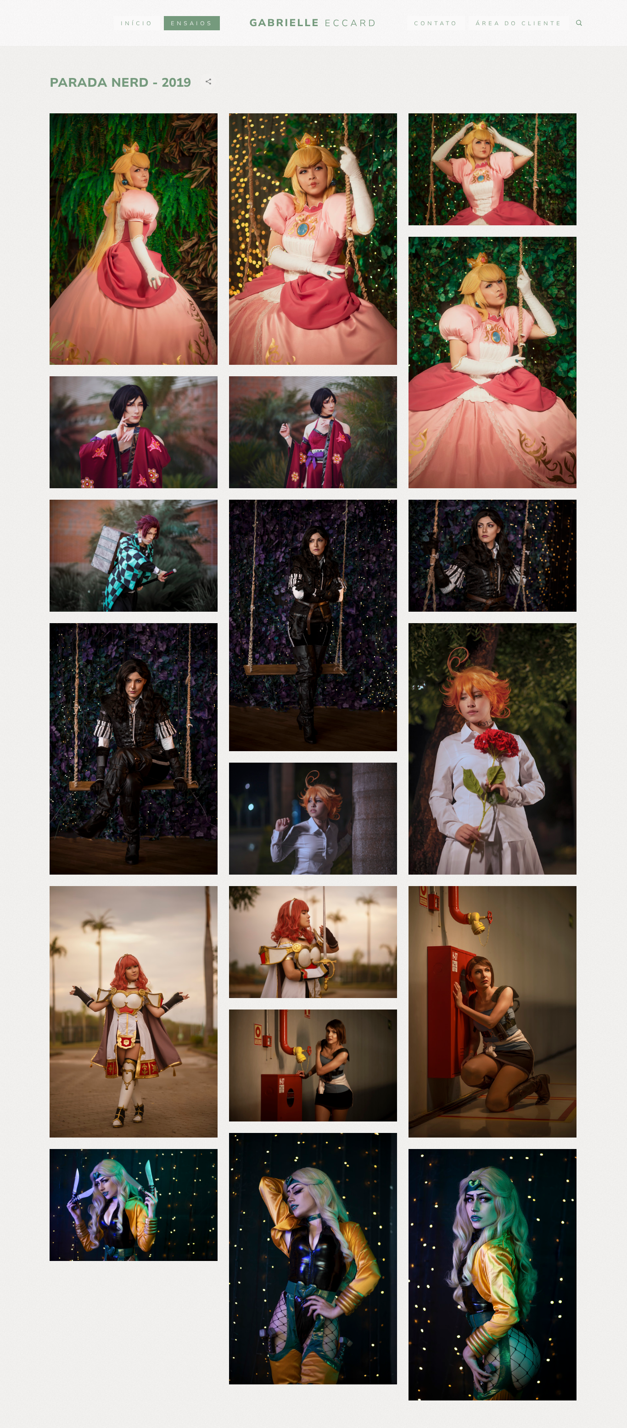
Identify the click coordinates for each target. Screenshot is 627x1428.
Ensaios (192, 23)
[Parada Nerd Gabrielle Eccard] (134, 239)
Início (137, 23)
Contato (436, 23)
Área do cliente (519, 23)
